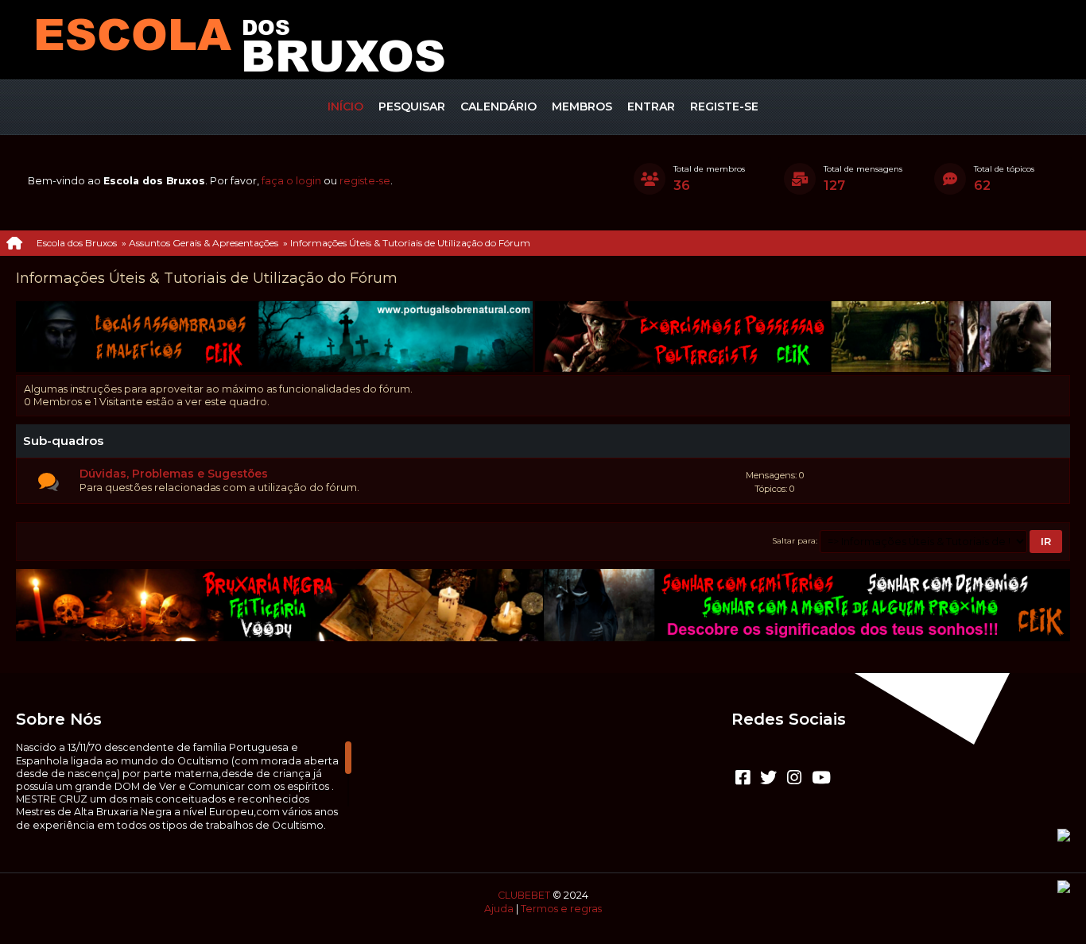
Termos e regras (561, 909)
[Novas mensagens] (48, 482)
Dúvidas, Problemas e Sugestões (174, 473)
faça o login (291, 181)
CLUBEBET (524, 895)
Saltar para (794, 540)
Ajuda (499, 909)
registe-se (364, 181)
